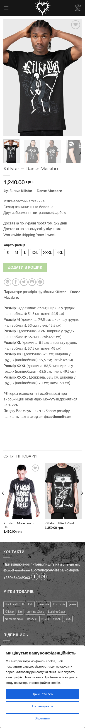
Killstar (9, 611)
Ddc (30, 604)
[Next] (74, 77)
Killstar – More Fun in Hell (18, 525)
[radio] (7, 252)
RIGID (45, 619)
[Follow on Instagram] (43, 576)
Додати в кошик (25, 267)
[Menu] (6, 7)
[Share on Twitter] (24, 282)
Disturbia (59, 604)
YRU (68, 619)
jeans (72, 604)
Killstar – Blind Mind (59, 523)
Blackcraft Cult (14, 604)
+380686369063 (16, 577)
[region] (42, 686)
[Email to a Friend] (32, 282)
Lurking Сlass (57, 611)
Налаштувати (42, 706)
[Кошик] (78, 8)
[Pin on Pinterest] (40, 282)
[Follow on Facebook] (35, 576)
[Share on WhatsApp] (7, 282)
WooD (57, 619)
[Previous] (11, 77)
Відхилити (42, 718)
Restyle (32, 619)
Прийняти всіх (42, 694)
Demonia (43, 604)
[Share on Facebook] (15, 282)
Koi (20, 611)
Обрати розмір (14, 245)
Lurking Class (35, 611)
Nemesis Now (14, 619)
